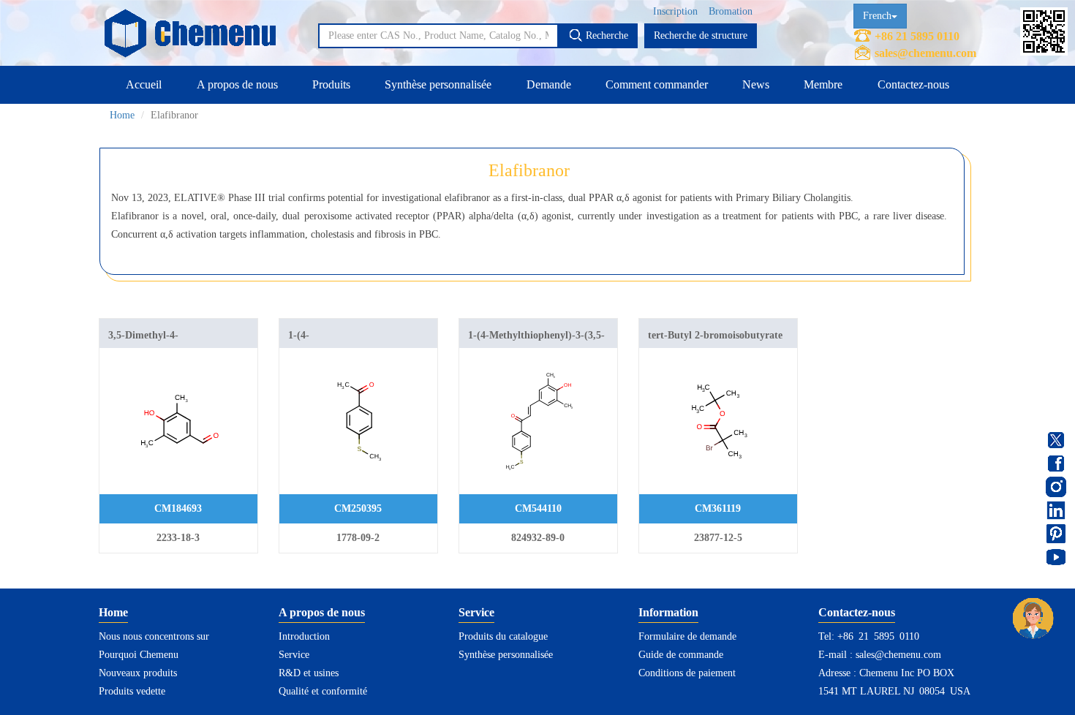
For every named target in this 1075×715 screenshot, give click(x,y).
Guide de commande (680, 654)
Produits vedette (132, 691)
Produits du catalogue (503, 636)
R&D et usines (309, 672)
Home (122, 115)
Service (294, 654)
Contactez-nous (913, 84)
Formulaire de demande (687, 636)
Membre (823, 84)
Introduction (304, 636)
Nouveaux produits (138, 672)
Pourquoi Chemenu (138, 654)
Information (668, 612)
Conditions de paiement (687, 672)
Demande (549, 84)
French (877, 15)
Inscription (675, 11)
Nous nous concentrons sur (154, 636)
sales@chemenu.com (925, 53)
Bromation (730, 11)
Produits (331, 84)
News (755, 84)
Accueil (144, 84)
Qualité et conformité (323, 691)
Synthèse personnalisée (438, 84)
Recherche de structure (700, 35)
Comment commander (657, 84)
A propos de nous (237, 84)
